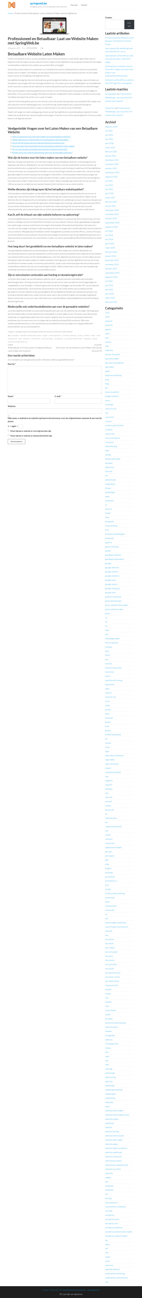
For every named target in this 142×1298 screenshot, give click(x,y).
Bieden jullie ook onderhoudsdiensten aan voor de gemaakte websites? (42, 152)
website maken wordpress (116, 1148)
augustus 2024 (111, 227)
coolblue (109, 429)
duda (107, 496)
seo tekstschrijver (113, 972)
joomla (108, 709)
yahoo (107, 1257)
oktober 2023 (111, 268)
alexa (107, 333)
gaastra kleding (111, 546)
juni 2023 (109, 285)
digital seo (109, 467)
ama (107, 337)
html (107, 651)
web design (110, 1073)
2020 (107, 317)
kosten (108, 730)
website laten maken (59, 332)
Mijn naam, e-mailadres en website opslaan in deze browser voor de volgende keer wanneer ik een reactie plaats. (55, 420)
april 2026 (109, 143)
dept (107, 450)
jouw (107, 713)
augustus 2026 (111, 126)
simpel (108, 993)
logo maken (110, 759)
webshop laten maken (114, 1110)
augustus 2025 (111, 176)
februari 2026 (111, 151)
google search (111, 584)
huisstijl (108, 663)
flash (107, 517)
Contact (84, 5)
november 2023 (112, 264)
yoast (107, 1261)
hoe (106, 634)
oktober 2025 (111, 168)
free (107, 530)
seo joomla (109, 960)
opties (20, 339)
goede (108, 550)
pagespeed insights (113, 847)
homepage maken (112, 638)
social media (110, 1010)
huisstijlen (109, 672)
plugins (108, 868)
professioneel (35, 339)
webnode (109, 1102)
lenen (107, 747)
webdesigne (110, 1094)
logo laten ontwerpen (114, 755)
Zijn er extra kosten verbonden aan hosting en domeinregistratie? (40, 149)
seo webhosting (112, 981)
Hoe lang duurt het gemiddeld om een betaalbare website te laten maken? (43, 146)
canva (107, 400)
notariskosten (111, 818)
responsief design (47, 339)
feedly (108, 513)
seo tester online (112, 977)
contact (108, 421)
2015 (107, 312)
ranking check (111, 906)
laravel (108, 743)
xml (106, 1248)
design (108, 454)
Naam (11, 396)
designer (109, 463)
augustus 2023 (111, 277)
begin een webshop (113, 375)
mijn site (108, 797)
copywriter (110, 434)
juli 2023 (109, 281)
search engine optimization (116, 927)
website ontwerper (113, 1156)
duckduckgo (110, 492)
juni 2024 (109, 235)
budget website (112, 396)
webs (107, 1106)
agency (108, 329)
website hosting (112, 1131)
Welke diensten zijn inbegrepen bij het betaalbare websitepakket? (40, 139)
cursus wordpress (112, 438)
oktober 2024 (111, 218)
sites (107, 1006)
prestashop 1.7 (111, 881)
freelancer (109, 538)
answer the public (112, 354)
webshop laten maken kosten (117, 1115)
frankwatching (111, 525)
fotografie (109, 521)
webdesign (34, 332)
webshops (109, 1123)
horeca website (111, 642)
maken (93, 335)
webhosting (110, 1098)
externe (108, 509)
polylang (109, 872)
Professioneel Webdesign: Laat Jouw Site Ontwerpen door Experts (119, 97)
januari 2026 (110, 156)
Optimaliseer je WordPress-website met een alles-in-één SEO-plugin (119, 58)
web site (108, 1081)
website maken (111, 1144)
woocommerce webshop (115, 1206)
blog (107, 383)
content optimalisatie (114, 425)
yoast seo (109, 1265)
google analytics (112, 576)
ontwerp (108, 839)
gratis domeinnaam (113, 601)
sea (106, 918)
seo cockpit (110, 947)
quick (107, 901)
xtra (107, 1252)
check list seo (110, 408)
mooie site (109, 810)
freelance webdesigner (115, 534)
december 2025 (112, 160)
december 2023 (112, 260)
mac (106, 776)
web (107, 1064)
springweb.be (38, 3)
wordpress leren (112, 1219)
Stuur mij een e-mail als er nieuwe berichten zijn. (31, 436)
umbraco (108, 1039)
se (106, 914)
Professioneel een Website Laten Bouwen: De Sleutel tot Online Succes (119, 40)
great (107, 613)
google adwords (112, 567)
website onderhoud (113, 1152)
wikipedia (109, 1186)
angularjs (109, 350)
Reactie (12, 364)
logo (107, 751)
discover (109, 471)
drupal (108, 488)
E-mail (58, 396)
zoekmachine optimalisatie (116, 1277)
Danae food (110, 108)
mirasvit (108, 801)
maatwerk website (113, 772)
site (29, 332)
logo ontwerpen (112, 764)
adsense (108, 321)
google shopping (112, 588)
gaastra (108, 542)
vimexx (108, 1048)
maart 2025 (110, 197)
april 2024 (109, 243)
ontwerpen (110, 843)
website (94, 339)
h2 (106, 622)
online (107, 835)
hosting (80, 335)
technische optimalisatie (115, 1023)
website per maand (113, 1161)
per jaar (108, 851)
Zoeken (108, 17)
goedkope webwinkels (114, 559)
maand (108, 768)
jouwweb (109, 718)
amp (107, 346)
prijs (107, 885)
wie (106, 1181)
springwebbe (31, 48)
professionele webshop (115, 893)
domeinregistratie (54, 335)
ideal (107, 688)
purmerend (110, 897)
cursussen (109, 442)
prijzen (108, 889)
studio (108, 1014)
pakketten (26, 339)
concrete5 (109, 417)
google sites (110, 592)
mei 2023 (109, 289)
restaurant (109, 910)
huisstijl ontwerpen (113, 668)
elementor (109, 500)
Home (10, 13)
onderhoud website (113, 826)
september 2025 (112, 172)
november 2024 (112, 214)
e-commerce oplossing (69, 335)
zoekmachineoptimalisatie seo (17, 342)
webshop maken (112, 1119)
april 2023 (109, 293)
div (106, 475)
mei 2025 (109, 189)
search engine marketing (115, 922)
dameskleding (111, 446)
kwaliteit (86, 335)
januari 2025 (110, 206)
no (106, 814)
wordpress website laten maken (118, 1231)
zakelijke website (112, 1269)
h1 (106, 617)
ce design (109, 404)
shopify (108, 989)
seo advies (109, 939)
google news (110, 580)
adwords (109, 325)
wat (106, 1060)
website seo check (113, 1169)
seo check (109, 943)
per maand (109, 856)
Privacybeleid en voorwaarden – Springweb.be (80, 1290)
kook (107, 726)
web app (108, 1069)
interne (108, 693)
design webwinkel (112, 459)
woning (108, 1198)
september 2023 (112, 273)
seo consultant (111, 952)
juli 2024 (109, 231)
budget (44, 335)
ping (107, 864)
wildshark (109, 1190)
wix (106, 1194)
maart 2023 (110, 298)
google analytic (111, 571)
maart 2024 (110, 247)
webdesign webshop (114, 1089)
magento (109, 780)
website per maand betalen (116, 1165)
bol (106, 388)
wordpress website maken (116, 1236)
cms (106, 413)
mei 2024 (109, 239)
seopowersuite (111, 985)
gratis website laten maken (116, 605)
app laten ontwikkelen (114, 363)
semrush (108, 931)
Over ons (74, 5)
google (108, 563)
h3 (106, 626)
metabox (108, 789)
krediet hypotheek (113, 734)
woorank (108, 1211)
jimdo (107, 705)
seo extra (109, 956)
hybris (107, 676)
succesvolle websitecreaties (73, 339)
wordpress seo (111, 1223)
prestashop (110, 876)
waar (107, 1056)
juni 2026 (109, 135)
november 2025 (112, 164)
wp (106, 1240)
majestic (108, 784)
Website (12, 406)
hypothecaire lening (113, 680)
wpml (107, 1244)
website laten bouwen (45, 332)
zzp (106, 1282)
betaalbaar (15, 335)
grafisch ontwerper (113, 596)
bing (107, 379)
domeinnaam (110, 480)
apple (107, 371)
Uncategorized (111, 1043)
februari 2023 (111, 302)
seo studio (109, 968)
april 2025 (109, 193)
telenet (108, 1031)
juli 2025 (109, 181)
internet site (110, 697)
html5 (107, 655)
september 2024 (112, 222)
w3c (107, 1052)
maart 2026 (110, 147)
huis (107, 659)
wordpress (109, 1215)
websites (69, 332)
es (106, 505)
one (106, 830)
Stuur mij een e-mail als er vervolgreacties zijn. (30, 431)
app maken (109, 367)
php (106, 860)
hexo (107, 630)
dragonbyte (110, 484)
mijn (107, 793)
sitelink (108, 1002)
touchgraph (110, 1035)
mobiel (108, 805)
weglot (108, 1177)
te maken (109, 1018)
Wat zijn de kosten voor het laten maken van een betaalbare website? (41, 136)
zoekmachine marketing (115, 1273)
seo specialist (111, 964)
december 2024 (112, 210)
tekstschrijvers (111, 1027)
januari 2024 (110, 256)
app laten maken (112, 358)
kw (106, 738)
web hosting (110, 1077)
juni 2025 (109, 185)
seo (106, 935)
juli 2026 (109, 130)
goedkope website (22, 332)
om (106, 822)
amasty (108, 342)
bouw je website (112, 392)
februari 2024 (111, 252)
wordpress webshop (113, 1227)
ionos (107, 701)
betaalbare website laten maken (30, 335)
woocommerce (111, 1202)
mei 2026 (109, 139)
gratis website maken (114, 609)
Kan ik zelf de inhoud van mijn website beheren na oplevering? (38, 143)
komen (108, 722)
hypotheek (109, 684)
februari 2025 (111, 202)
